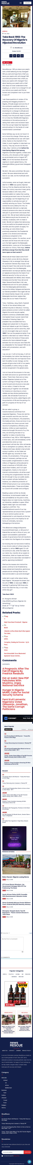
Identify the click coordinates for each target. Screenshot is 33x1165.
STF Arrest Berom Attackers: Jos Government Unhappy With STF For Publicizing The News (14, 886)
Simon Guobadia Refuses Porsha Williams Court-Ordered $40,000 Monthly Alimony (16, 903)
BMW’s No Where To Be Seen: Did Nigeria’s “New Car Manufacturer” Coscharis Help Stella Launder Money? (8, 1029)
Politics (6, 753)
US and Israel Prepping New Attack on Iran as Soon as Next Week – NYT (17, 749)
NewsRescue (19, 48)
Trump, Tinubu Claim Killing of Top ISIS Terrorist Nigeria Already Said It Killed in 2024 (18, 756)
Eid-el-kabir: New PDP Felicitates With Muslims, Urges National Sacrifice (15, 681)
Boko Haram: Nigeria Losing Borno (15, 877)
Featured (24, 729)
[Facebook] (11, 55)
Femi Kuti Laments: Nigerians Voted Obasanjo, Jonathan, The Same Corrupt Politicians (15, 704)
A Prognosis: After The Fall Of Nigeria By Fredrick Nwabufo (15, 671)
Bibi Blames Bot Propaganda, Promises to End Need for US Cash (16, 808)
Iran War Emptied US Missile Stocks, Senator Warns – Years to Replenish (16, 815)
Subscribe (27, 1152)
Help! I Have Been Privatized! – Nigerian (15, 622)
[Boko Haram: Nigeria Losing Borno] (16, 864)
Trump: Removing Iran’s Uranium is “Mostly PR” (17, 743)
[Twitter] (14, 55)
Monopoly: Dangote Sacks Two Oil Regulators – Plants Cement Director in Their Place (15, 912)
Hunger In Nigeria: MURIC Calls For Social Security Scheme (15, 692)
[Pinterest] (18, 55)
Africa (4, 31)
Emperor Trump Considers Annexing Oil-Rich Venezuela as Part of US (17, 763)
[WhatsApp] (22, 55)
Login (30, 933)
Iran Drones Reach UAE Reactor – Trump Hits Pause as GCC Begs (17, 736)
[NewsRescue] (6, 3)
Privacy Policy (16, 1155)
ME (5, 733)
